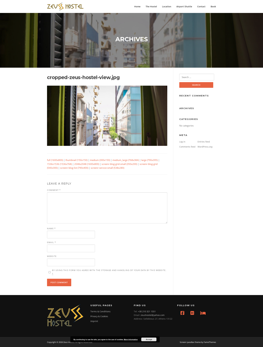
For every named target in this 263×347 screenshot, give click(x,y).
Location (166, 6)
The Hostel (151, 6)
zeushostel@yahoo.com (153, 315)
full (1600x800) (55, 160)
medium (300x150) (100, 160)
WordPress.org (205, 146)
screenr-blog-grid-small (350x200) (119, 163)
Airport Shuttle (184, 6)
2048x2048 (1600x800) (86, 163)
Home (137, 6)
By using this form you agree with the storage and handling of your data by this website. (109, 272)
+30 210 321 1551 (147, 311)
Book (213, 6)
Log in (182, 141)
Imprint (94, 321)
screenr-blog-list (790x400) (74, 167)
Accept (149, 339)
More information (131, 339)
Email (51, 242)
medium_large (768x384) (125, 160)
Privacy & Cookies (99, 316)
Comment (54, 190)
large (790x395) (149, 160)
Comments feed (187, 146)
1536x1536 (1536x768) (59, 163)
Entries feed (204, 141)
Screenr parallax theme (190, 342)
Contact (201, 6)
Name (51, 228)
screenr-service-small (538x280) (107, 167)
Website (52, 256)
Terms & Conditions (100, 311)
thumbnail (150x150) (76, 160)
